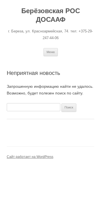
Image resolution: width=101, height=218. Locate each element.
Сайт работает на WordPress (30, 157)
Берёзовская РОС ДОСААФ (50, 15)
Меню (51, 52)
